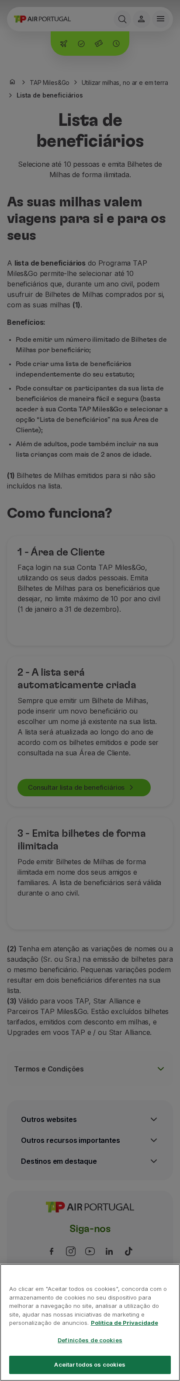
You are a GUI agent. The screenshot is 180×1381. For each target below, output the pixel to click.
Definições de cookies (90, 1340)
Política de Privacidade (124, 1322)
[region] (90, 1322)
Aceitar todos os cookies (89, 1364)
